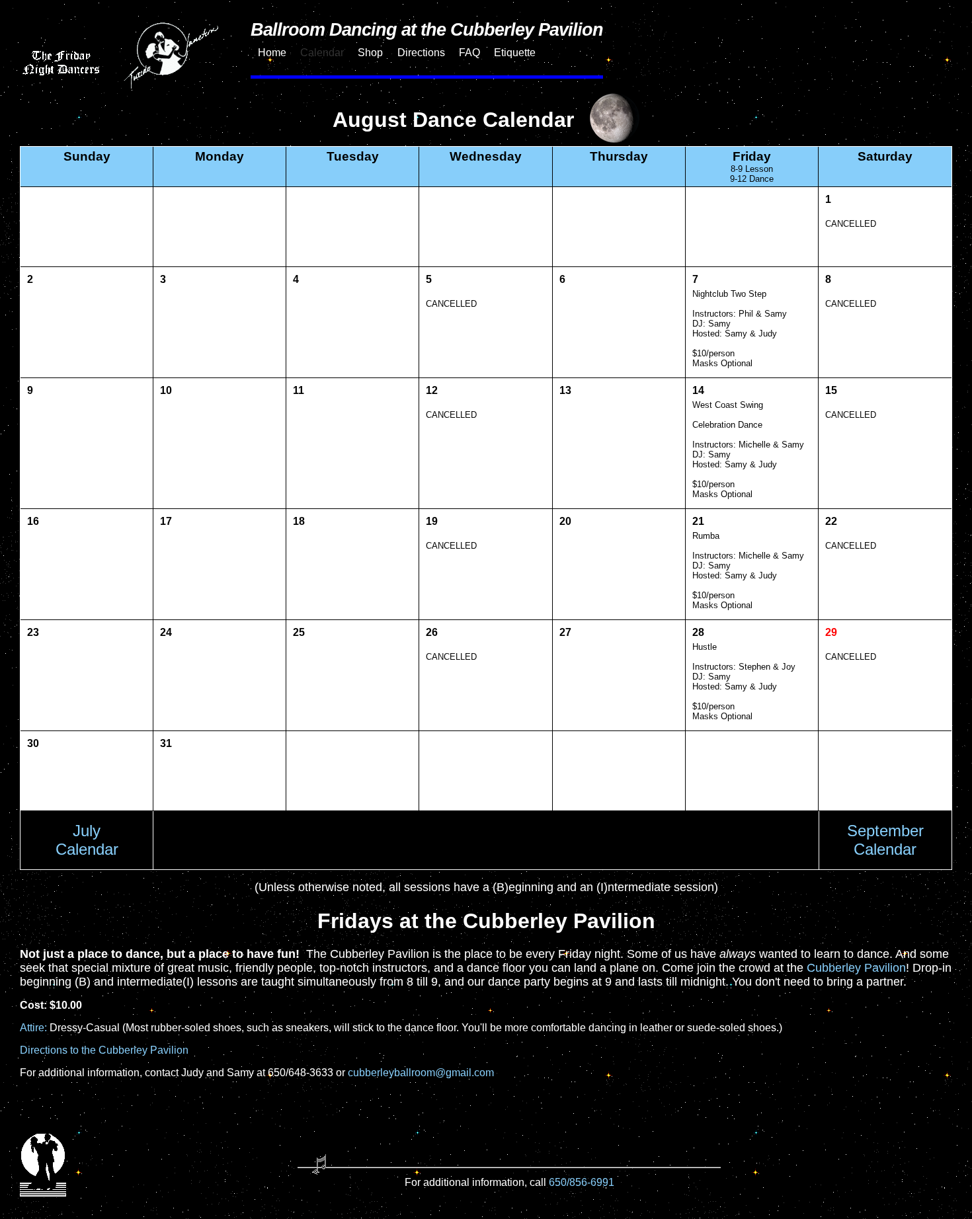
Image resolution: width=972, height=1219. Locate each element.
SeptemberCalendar (885, 840)
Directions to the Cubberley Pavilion (104, 1050)
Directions (421, 52)
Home (272, 52)
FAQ (469, 52)
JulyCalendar (87, 840)
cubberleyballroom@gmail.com (421, 1072)
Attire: (33, 1027)
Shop (370, 52)
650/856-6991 (581, 1182)
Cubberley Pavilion (856, 967)
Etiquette (515, 52)
